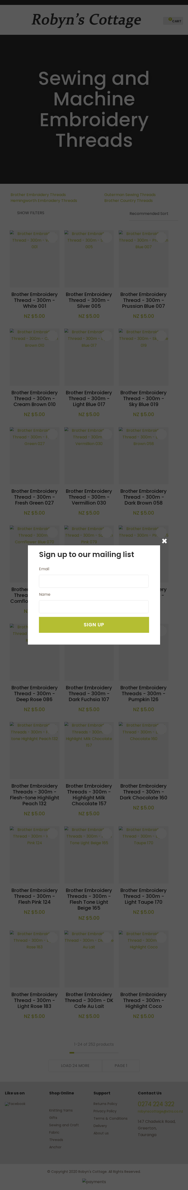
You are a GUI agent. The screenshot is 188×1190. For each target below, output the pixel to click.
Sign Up (94, 624)
